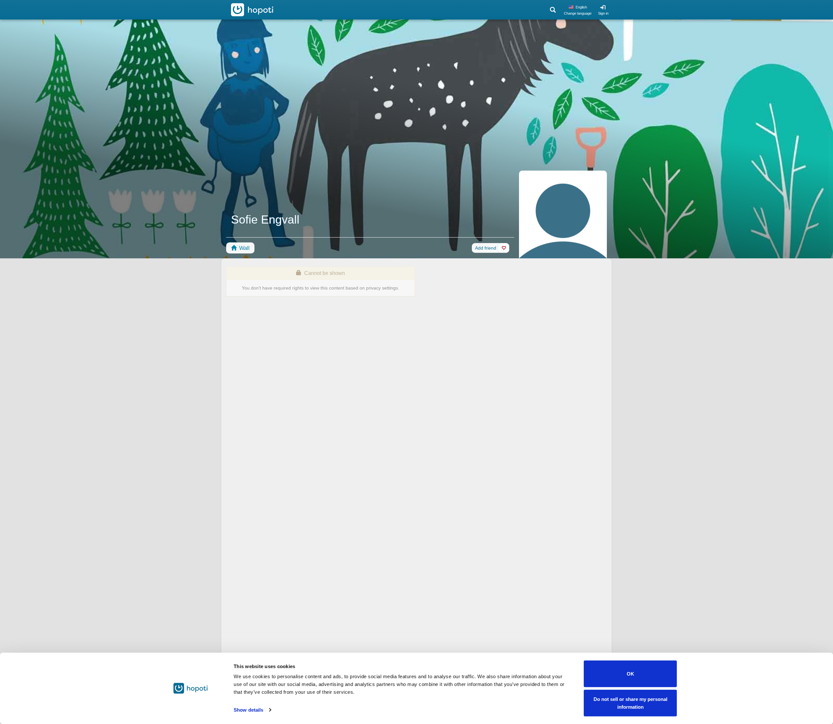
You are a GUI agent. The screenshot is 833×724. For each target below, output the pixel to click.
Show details (248, 710)
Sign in (603, 13)
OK (630, 674)
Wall (244, 248)
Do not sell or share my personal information (630, 702)
